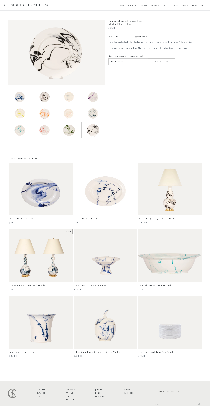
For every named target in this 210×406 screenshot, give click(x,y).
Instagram (129, 390)
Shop (122, 5)
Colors (143, 5)
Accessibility (72, 400)
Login (195, 5)
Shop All (41, 390)
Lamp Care (100, 396)
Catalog (132, 5)
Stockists (154, 5)
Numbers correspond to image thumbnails (125, 56)
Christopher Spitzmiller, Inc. (27, 5)
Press (175, 5)
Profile (166, 5)
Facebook (128, 393)
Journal (185, 5)
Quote (40, 396)
